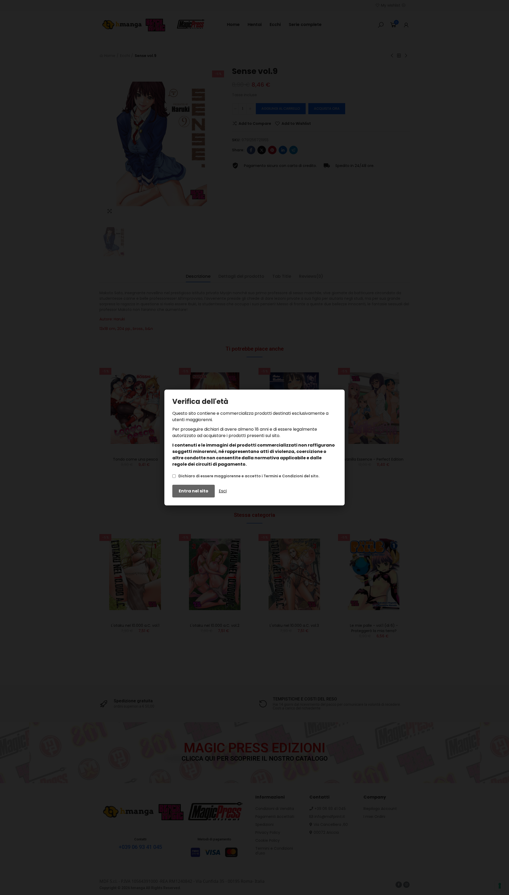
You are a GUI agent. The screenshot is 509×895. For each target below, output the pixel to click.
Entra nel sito (193, 491)
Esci (223, 491)
